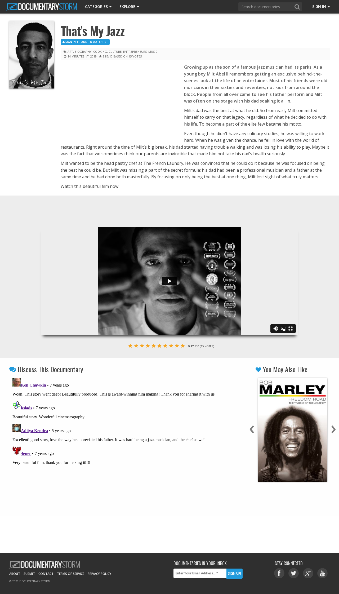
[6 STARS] (159, 345)
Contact (45, 573)
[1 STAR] (130, 345)
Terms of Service (70, 573)
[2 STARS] (136, 345)
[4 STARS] (147, 345)
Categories (97, 6)
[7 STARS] (165, 345)
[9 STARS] (177, 345)
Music (152, 52)
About (14, 573)
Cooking (100, 52)
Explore (127, 6)
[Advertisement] (118, 103)
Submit (29, 573)
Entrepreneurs (135, 52)
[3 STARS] (142, 345)
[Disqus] (117, 442)
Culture (115, 52)
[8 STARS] (171, 345)
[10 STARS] (182, 345)
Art (70, 52)
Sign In (319, 6)
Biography (83, 52)
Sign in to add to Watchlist (86, 42)
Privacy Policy (99, 573)
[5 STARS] (153, 345)
